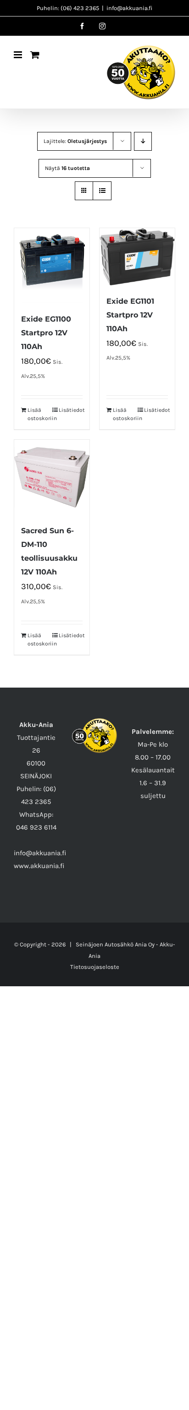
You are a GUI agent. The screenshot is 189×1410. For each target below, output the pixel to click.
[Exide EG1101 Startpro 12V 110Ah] (137, 256)
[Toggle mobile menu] (18, 55)
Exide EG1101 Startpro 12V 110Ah (130, 315)
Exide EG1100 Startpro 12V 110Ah (46, 333)
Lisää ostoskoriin (39, 414)
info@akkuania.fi (129, 8)
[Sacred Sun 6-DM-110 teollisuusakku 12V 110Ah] (51, 477)
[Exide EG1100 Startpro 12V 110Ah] (51, 265)
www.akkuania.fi (39, 866)
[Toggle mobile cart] (34, 55)
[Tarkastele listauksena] (102, 191)
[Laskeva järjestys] (143, 141)
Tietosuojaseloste (94, 966)
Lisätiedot (71, 410)
